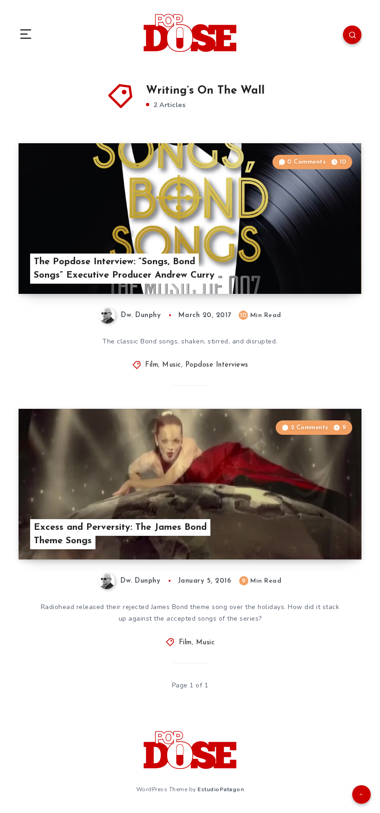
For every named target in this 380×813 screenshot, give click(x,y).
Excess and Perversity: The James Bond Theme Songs (120, 534)
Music (171, 365)
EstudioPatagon (220, 789)
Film (151, 365)
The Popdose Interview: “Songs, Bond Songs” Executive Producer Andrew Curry (124, 268)
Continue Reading (329, 267)
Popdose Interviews (216, 365)
